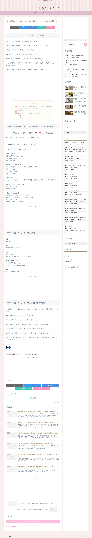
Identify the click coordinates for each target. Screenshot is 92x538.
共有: (20, 115)
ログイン (66, 253)
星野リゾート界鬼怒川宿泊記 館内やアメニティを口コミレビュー (75, 66)
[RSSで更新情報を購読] (34, 398)
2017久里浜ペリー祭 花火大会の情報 (27, 111)
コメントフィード (68, 259)
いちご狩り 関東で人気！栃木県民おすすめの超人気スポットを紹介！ (75, 70)
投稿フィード (67, 256)
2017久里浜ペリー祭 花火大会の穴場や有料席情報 (30, 113)
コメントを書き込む (33, 521)
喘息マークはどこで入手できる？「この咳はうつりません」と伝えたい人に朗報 (75, 75)
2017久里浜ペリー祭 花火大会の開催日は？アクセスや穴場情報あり (34, 106)
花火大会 (8, 354)
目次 (31, 103)
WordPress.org (68, 261)
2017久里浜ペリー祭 (16, 354)
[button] (50, 27)
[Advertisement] (33, 88)
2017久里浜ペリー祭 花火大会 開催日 (29, 354)
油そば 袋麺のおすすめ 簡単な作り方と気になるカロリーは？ (76, 61)
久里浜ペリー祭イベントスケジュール (28, 108)
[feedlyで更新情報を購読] (31, 398)
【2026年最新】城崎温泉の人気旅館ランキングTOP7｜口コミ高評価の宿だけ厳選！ (75, 56)
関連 (20, 117)
